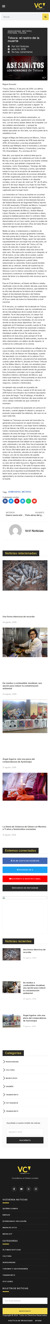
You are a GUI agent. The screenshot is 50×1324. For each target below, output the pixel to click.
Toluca (22, 33)
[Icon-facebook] (14, 1189)
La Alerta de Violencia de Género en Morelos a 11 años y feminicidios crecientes (24, 828)
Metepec (27, 31)
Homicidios (14, 492)
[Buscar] (45, 16)
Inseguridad (14, 31)
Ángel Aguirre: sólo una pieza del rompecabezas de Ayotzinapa (19, 760)
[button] (3, 6)
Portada (12, 33)
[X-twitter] (28, 1189)
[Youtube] (21, 1189)
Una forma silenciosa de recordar (19, 616)
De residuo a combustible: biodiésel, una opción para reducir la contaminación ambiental (22, 686)
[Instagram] (36, 1189)
